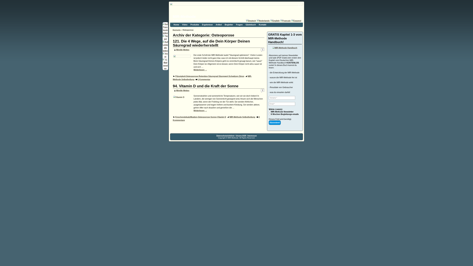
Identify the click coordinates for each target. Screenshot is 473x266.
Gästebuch (251, 25)
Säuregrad (213, 76)
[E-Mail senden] (165, 68)
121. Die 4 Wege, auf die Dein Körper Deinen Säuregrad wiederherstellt (211, 43)
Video (184, 25)
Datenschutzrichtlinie (225, 136)
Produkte (194, 25)
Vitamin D (221, 117)
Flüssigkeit (180, 76)
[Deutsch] (251, 21)
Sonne (214, 117)
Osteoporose (192, 76)
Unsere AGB (241, 136)
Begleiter (229, 25)
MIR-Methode (184, 17)
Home (176, 25)
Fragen (239, 25)
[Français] (285, 21)
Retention (203, 76)
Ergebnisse (207, 25)
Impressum (252, 136)
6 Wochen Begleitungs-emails (284, 114)
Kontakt (262, 25)
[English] (275, 21)
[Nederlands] (263, 21)
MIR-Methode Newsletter (282, 112)
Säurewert (223, 76)
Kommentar (204, 79)
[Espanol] (296, 21)
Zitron (241, 76)
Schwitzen (233, 76)
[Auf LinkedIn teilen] (165, 51)
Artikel (219, 25)
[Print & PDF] (165, 57)
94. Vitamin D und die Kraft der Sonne (205, 86)
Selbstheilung (187, 79)
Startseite (177, 30)
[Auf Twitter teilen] (165, 39)
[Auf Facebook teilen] (165, 33)
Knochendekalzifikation (186, 117)
